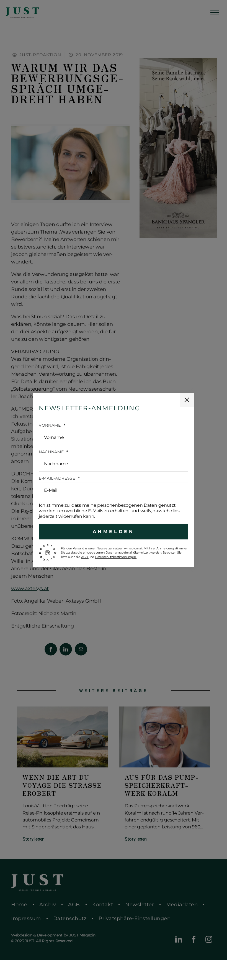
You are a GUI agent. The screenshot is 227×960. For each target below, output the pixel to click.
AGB (85, 557)
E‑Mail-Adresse (58, 478)
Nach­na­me (52, 452)
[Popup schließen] (187, 400)
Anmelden (114, 531)
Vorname (50, 425)
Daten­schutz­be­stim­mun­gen (116, 557)
